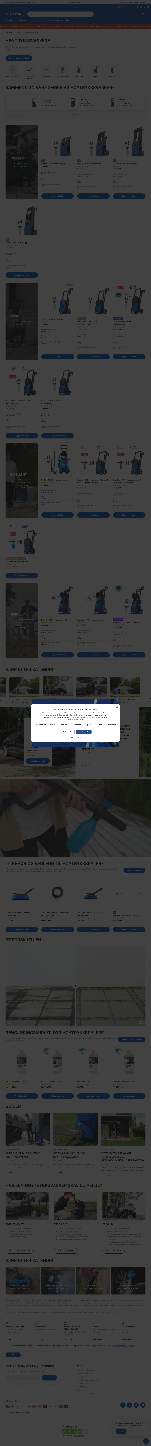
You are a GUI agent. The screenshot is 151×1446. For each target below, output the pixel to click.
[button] (75, 737)
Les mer (81, 719)
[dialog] (75, 723)
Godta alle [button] (83, 732)
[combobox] (117, 707)
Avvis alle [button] (67, 732)
